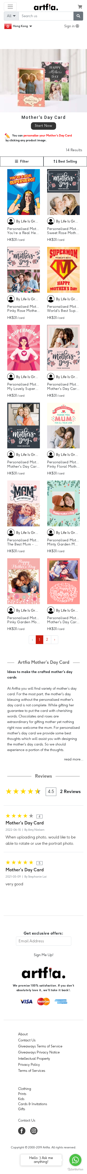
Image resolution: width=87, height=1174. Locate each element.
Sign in (70, 26)
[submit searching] (78, 16)
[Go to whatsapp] (75, 1160)
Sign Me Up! (43, 955)
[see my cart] (80, 7)
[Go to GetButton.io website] (75, 1169)
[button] (22, 161)
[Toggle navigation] (10, 6)
